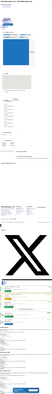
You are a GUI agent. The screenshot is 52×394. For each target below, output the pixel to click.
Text (1, 338)
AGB (50, 222)
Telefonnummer (2, 343)
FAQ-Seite (33, 372)
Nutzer (26, 158)
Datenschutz (45, 222)
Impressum (39, 222)
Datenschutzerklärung (10, 340)
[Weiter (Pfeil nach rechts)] (1, 228)
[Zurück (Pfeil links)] (0, 228)
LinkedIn (4, 283)
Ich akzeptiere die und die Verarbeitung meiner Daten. (13, 340)
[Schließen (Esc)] (0, 227)
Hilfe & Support (5, 20)
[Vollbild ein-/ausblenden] (2, 227)
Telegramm (5, 282)
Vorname (1, 364)
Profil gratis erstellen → (9, 316)
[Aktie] (1, 227)
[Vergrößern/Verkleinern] (3, 227)
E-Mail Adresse (2, 333)
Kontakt (28, 214)
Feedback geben (6, 22)
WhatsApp (4, 281)
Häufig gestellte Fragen (8, 21)
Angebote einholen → (33, 390)
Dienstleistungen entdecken (20, 209)
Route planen (6, 92)
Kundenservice (19, 212)
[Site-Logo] (8, 2)
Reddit (4, 284)
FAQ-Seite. (23, 375)
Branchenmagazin (20, 210)
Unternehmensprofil (7, 19)
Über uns (18, 213)
